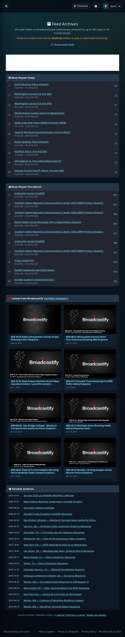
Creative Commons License (70, 615)
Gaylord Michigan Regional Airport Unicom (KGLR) (42, 132)
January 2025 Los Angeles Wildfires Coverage (49, 495)
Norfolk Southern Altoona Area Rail (33, 279)
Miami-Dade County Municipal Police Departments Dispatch (47, 222)
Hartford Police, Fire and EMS (30, 151)
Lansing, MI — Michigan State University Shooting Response (57, 526)
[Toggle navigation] (6, 6)
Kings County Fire (24, 260)
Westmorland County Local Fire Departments (39, 113)
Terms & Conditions (68, 631)
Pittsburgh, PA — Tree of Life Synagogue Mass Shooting (55, 538)
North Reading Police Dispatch (31, 84)
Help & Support (47, 631)
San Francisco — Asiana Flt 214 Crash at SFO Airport (53, 594)
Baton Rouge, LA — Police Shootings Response (49, 557)
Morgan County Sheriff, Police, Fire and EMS (39, 170)
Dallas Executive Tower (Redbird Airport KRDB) (40, 122)
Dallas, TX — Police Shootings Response (46, 563)
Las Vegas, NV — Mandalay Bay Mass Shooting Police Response (59, 550)
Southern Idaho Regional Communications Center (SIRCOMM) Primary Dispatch (58, 202)
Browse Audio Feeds (64, 44)
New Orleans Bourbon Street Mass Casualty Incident (53, 501)
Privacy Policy (89, 631)
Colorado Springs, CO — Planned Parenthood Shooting (54, 569)
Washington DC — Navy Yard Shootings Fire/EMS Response (56, 588)
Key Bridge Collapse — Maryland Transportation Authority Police (60, 520)
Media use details (96, 615)
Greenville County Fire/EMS (29, 193)
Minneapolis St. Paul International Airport (37, 160)
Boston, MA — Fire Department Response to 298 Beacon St (56, 581)
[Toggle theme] (95, 6)
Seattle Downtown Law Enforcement (34, 270)
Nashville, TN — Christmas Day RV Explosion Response (54, 532)
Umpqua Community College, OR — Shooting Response (54, 575)
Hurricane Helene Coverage (39, 507)
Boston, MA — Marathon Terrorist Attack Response (52, 606)
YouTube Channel (55, 298)
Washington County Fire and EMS (33, 93)
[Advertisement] (62, 63)
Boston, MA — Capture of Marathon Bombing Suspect (54, 600)
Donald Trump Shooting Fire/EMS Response (48, 513)
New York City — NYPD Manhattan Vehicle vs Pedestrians (55, 544)
